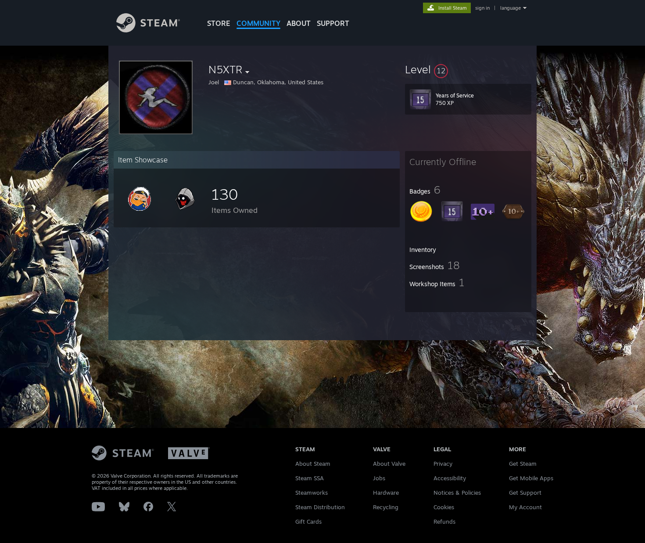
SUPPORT (333, 23)
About (299, 23)
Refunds (444, 521)
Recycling (385, 507)
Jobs (379, 478)
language (510, 8)
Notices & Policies (457, 492)
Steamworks (311, 492)
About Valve (389, 463)
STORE (218, 23)
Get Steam (523, 463)
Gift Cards (308, 521)
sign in (482, 8)
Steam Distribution (320, 507)
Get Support (525, 492)
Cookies (444, 507)
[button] (468, 69)
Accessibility (450, 478)
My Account (525, 507)
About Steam (312, 463)
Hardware (386, 492)
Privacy (443, 463)
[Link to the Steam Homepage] (148, 30)
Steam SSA (309, 478)
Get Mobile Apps (531, 478)
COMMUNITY (258, 23)
